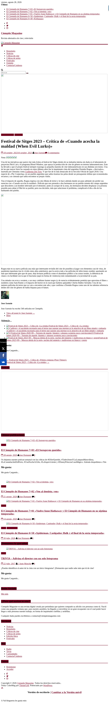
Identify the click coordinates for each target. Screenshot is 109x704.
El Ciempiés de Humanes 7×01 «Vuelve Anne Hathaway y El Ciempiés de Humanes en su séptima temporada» (53, 14)
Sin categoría (12, 528)
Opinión (9, 63)
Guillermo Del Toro (33, 171)
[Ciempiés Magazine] (10, 43)
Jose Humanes (25, 455)
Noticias (9, 53)
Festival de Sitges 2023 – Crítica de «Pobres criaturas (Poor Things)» (36, 360)
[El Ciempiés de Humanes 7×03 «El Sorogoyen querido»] (31, 440)
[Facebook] (3, 355)
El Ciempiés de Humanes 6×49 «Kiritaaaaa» (25, 19)
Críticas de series (13, 58)
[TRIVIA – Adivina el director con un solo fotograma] (29, 549)
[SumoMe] (3, 362)
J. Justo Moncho (24, 564)
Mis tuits (4, 594)
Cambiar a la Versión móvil (66, 692)
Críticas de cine (12, 56)
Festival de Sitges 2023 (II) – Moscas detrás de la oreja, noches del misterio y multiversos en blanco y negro (57, 339)
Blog (8, 315)
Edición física (12, 636)
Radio (3, 445)
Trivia (3, 553)
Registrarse (11, 667)
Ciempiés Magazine (11, 33)
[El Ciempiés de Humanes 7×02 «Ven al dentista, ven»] (30, 482)
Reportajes (10, 51)
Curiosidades (11, 654)
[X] (3, 348)
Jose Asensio (39, 153)
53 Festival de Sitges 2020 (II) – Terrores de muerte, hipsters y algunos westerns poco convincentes (54, 334)
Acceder (9, 669)
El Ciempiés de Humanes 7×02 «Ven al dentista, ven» (29, 11)
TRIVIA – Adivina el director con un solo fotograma (29, 558)
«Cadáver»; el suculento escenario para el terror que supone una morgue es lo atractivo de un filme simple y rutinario (55, 331)
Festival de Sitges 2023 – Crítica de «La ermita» (69, 326)
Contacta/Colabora (14, 65)
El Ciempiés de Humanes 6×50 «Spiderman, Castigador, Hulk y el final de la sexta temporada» (46, 16)
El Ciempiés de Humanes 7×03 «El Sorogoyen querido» (30, 9)
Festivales (10, 60)
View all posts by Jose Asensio (20, 313)
